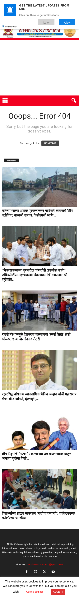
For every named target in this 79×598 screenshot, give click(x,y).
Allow (67, 22)
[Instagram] (35, 572)
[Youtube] (53, 572)
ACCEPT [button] (58, 591)
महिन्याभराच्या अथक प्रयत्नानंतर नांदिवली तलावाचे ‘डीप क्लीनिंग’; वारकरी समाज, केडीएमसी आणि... (37, 213)
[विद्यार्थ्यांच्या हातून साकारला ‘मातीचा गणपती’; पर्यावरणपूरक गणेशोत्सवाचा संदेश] (39, 489)
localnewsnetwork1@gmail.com (45, 564)
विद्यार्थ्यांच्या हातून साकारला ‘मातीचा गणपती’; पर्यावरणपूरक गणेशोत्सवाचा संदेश (38, 515)
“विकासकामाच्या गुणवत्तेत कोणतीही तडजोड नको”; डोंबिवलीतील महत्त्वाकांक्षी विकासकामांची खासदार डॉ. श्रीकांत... (34, 275)
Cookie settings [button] (35, 591)
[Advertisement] (39, 68)
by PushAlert (11, 26)
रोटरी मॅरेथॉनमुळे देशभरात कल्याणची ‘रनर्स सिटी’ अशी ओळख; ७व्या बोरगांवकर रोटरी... (36, 336)
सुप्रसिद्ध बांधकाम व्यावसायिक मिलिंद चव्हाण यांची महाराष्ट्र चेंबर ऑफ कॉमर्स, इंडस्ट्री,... (39, 396)
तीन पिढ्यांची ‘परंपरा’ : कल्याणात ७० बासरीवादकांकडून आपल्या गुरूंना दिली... (36, 456)
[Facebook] (26, 572)
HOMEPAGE (50, 143)
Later (46, 22)
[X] (44, 572)
